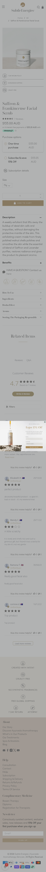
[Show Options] (41, 444)
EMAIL (27, 436)
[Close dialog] (45, 422)
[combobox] (34, 444)
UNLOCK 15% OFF (34, 447)
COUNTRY (28, 441)
